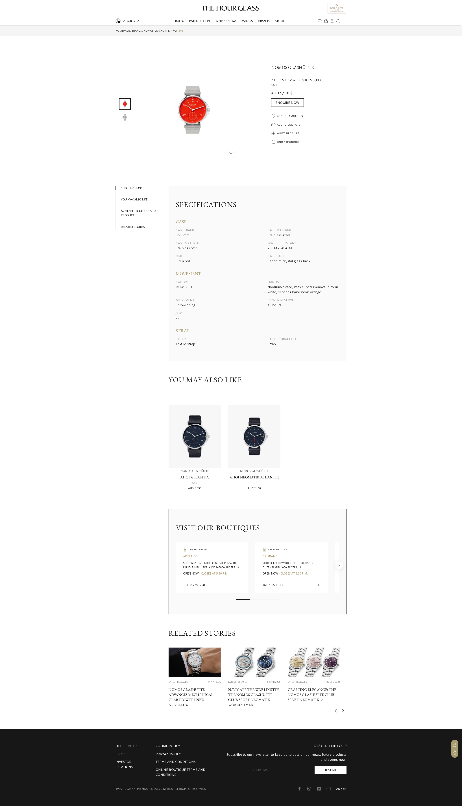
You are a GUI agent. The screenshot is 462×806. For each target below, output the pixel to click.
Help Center (126, 746)
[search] (338, 21)
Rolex (179, 21)
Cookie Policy (168, 746)
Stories (280, 21)
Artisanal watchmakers (234, 21)
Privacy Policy (168, 754)
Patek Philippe (200, 21)
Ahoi (174, 30)
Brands (264, 21)
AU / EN (341, 789)
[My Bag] (455, 745)
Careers (122, 754)
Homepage (123, 30)
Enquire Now (287, 102)
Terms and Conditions (176, 761)
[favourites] (320, 21)
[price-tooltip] (291, 93)
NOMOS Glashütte (156, 30)
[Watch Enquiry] (455, 752)
